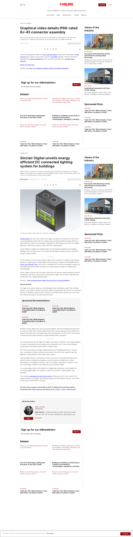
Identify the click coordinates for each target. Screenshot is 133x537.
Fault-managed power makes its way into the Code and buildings (48, 280)
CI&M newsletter (37, 389)
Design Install (67, 15)
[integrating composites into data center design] (98, 76)
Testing (76, 15)
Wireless (84, 15)
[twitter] (50, 49)
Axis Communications (50, 54)
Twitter (63, 389)
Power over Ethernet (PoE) (29, 264)
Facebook (72, 389)
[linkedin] (47, 49)
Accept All (125, 533)
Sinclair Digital (25, 239)
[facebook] (45, 49)
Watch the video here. (27, 65)
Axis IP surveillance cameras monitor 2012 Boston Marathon (49, 68)
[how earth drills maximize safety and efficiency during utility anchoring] (98, 42)
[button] (21, 5)
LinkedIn (57, 389)
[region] (66, 534)
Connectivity (24, 153)
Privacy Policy (50, 533)
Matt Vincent (24, 179)
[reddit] (53, 49)
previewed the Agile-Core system (41, 376)
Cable (58, 15)
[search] (24, 5)
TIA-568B (54, 57)
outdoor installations (36, 59)
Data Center (50, 15)
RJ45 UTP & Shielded (25, 23)
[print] (80, 49)
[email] (56, 49)
